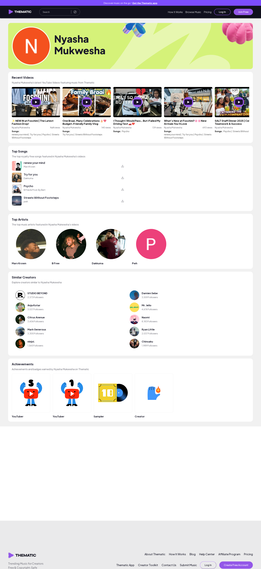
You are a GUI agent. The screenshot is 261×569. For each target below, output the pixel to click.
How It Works (175, 12)
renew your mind (20, 134)
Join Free (243, 11)
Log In (222, 11)
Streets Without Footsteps (88, 134)
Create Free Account (236, 565)
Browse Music (193, 12)
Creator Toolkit (148, 565)
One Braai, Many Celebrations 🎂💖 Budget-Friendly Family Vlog (84, 122)
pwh (26, 201)
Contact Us (169, 565)
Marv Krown (29, 166)
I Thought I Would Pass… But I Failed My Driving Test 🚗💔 (136, 122)
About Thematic (155, 554)
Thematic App (125, 565)
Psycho (46, 134)
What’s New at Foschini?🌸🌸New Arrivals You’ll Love (185, 122)
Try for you (35, 134)
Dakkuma (28, 178)
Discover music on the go (130, 3)
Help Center (207, 554)
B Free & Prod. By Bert (34, 189)
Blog (193, 554)
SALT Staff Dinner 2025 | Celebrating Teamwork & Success (237, 122)
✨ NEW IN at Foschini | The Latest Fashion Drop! (32, 122)
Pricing (207, 12)
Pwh (134, 263)
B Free (56, 263)
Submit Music (188, 565)
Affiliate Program (229, 554)
